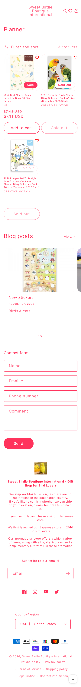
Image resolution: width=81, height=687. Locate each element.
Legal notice (26, 676)
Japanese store (51, 527)
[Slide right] (50, 336)
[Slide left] (31, 336)
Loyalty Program (52, 542)
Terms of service (29, 669)
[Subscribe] (68, 573)
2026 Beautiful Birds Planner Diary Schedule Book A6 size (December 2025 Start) (58, 98)
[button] (6, 10)
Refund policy (30, 661)
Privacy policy (55, 661)
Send (18, 443)
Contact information (54, 676)
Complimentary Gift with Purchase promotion (40, 546)
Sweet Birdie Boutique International (47, 656)
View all (70, 237)
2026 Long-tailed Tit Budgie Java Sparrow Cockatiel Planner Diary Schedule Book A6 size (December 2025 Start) (21, 183)
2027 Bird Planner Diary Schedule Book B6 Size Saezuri (17, 98)
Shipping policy (57, 669)
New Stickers (21, 297)
